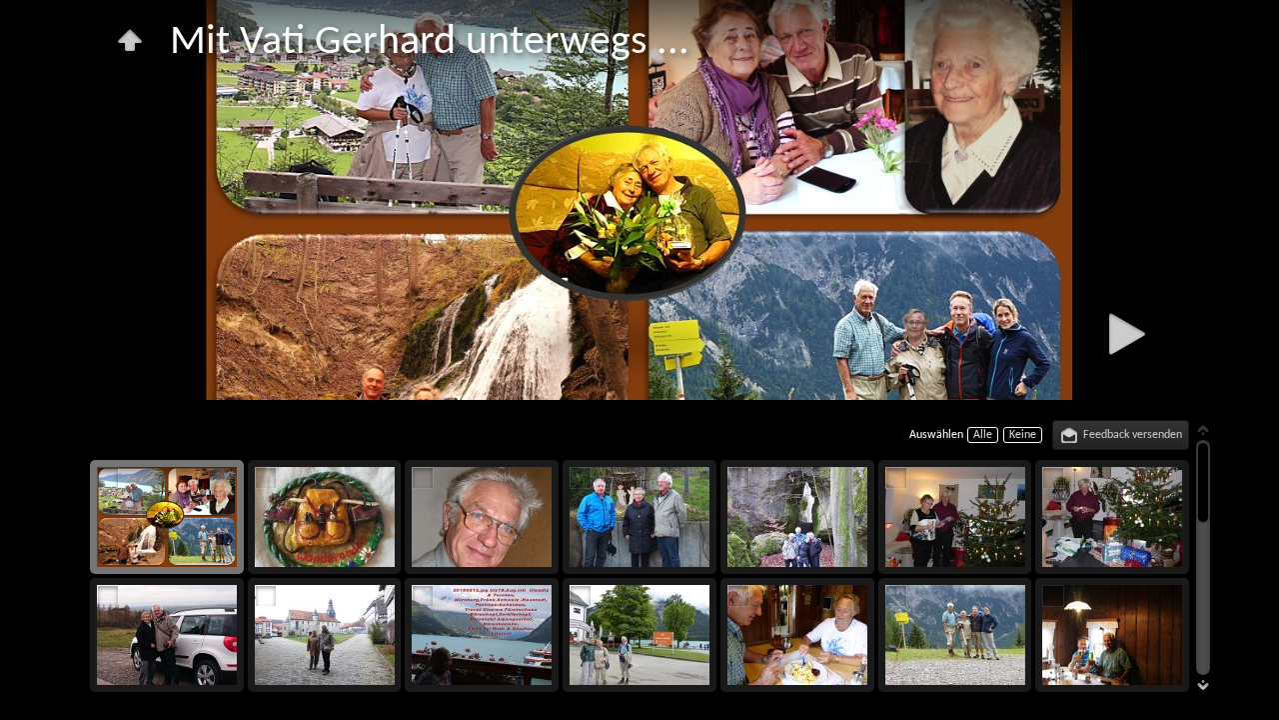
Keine (1022, 435)
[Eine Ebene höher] (130, 40)
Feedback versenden (1132, 435)
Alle (982, 435)
